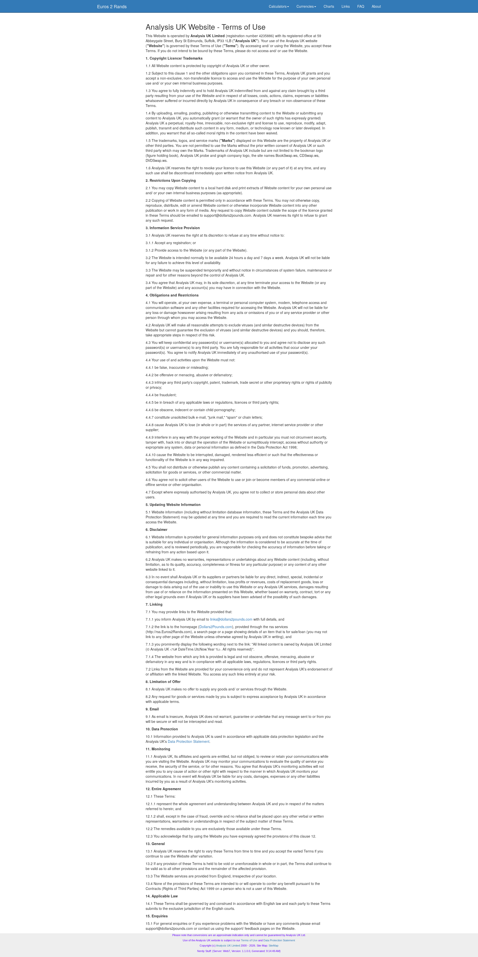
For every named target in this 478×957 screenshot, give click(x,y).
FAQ (360, 6)
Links (346, 6)
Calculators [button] (278, 6)
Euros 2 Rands (112, 6)
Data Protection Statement (188, 741)
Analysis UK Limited (228, 945)
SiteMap (273, 945)
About (376, 6)
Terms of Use (249, 940)
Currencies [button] (305, 6)
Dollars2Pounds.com (215, 626)
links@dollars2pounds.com (231, 619)
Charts (329, 6)
